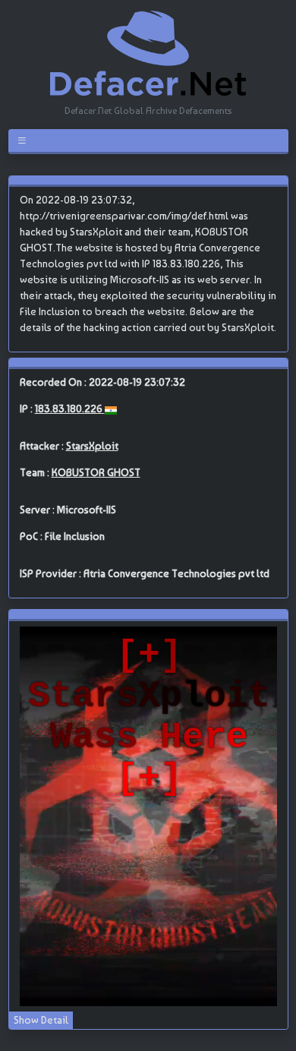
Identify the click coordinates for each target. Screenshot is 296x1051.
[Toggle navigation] (24, 140)
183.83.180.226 (70, 408)
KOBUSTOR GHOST (96, 472)
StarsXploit (92, 446)
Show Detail (41, 1020)
